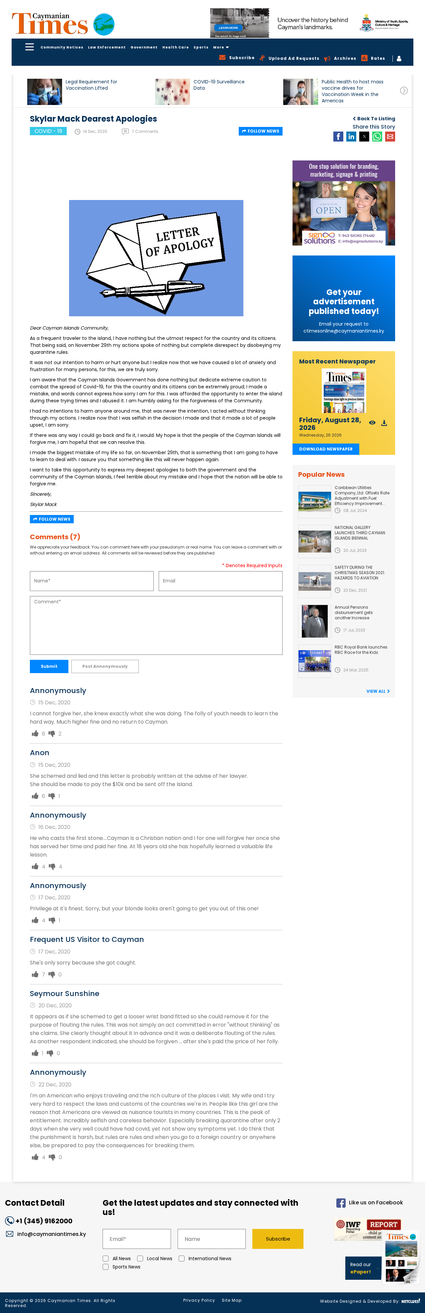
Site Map (232, 1300)
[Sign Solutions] (344, 203)
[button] (44, 92)
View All (376, 691)
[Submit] (35, 733)
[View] (372, 425)
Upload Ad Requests (294, 58)
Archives (345, 58)
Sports (201, 47)
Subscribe (278, 1238)
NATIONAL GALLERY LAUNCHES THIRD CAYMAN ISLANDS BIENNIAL (360, 533)
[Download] (384, 425)
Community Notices (62, 47)
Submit (49, 666)
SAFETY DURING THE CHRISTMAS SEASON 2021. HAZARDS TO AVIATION (360, 572)
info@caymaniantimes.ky (51, 1234)
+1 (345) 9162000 (44, 1221)
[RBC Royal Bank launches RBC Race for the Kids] (314, 661)
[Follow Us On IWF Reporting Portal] (359, 1230)
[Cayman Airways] (311, 23)
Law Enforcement (107, 47)
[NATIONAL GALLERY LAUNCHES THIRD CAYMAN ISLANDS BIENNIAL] (314, 541)
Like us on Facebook (376, 1202)
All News (122, 1258)
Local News (159, 1258)
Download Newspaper (326, 449)
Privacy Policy (199, 1300)
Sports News (126, 1266)
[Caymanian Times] (63, 23)
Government (144, 47)
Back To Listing (376, 118)
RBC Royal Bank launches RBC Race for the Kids (361, 649)
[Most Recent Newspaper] (343, 390)
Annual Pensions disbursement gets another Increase (354, 612)
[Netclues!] (410, 1300)
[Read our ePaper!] (402, 1286)
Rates (378, 58)
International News (210, 1258)
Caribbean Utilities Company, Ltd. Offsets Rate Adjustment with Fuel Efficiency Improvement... (362, 495)
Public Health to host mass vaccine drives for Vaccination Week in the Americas (352, 91)
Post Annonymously (105, 666)
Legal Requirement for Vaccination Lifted (91, 85)
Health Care (175, 47)
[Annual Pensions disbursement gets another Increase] (314, 621)
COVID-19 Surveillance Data (219, 85)
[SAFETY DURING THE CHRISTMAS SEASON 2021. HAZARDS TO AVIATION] (314, 581)
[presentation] (404, 90)
